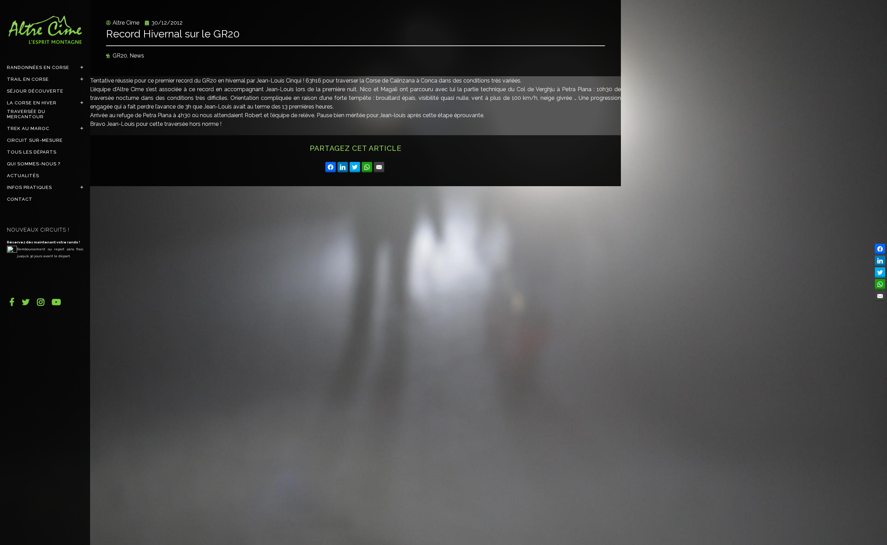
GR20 (120, 55)
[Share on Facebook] (330, 167)
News (137, 55)
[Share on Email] (379, 167)
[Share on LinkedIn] (342, 167)
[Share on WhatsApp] (367, 167)
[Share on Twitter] (355, 167)
